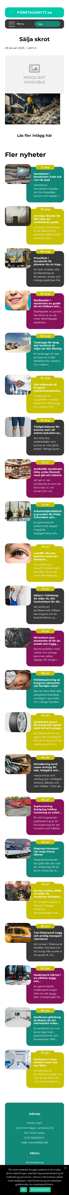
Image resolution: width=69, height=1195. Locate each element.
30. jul (45, 546)
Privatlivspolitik (40, 1189)
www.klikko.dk (38, 1142)
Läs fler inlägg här (34, 135)
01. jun (45, 1052)
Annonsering (34, 1162)
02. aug (45, 293)
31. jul (45, 462)
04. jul (45, 715)
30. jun (45, 926)
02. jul (45, 841)
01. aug (45, 378)
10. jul (45, 631)
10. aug (45, 209)
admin (32, 48)
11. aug (45, 167)
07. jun (45, 968)
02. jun (45, 1010)
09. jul (45, 673)
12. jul (45, 588)
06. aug (45, 251)
